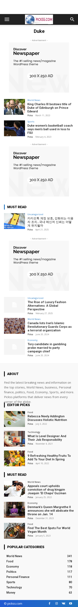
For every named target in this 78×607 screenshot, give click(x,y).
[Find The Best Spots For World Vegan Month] (14, 531)
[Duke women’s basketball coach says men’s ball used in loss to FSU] (14, 128)
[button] (6, 19)
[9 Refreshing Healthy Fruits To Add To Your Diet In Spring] (14, 458)
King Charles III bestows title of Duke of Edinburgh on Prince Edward (49, 107)
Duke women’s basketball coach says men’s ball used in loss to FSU (50, 129)
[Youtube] (70, 603)
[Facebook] (49, 603)
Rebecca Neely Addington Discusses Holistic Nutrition (47, 418)
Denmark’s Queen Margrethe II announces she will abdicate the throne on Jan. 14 (51, 510)
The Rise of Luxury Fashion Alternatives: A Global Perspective (47, 305)
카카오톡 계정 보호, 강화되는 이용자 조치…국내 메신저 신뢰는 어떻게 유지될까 (50, 222)
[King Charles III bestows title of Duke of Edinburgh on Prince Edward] (14, 107)
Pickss (30, 115)
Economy (33, 340)
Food (30, 412)
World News (33, 100)
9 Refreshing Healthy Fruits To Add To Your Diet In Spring (49, 457)
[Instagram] (56, 603)
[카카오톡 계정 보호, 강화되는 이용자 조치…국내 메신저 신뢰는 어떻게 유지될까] (14, 221)
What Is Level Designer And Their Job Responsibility (47, 438)
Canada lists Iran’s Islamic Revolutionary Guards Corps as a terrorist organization (50, 326)
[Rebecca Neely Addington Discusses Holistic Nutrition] (14, 419)
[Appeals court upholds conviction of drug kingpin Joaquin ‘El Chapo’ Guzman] (14, 489)
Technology (34, 432)
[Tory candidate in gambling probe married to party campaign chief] (14, 347)
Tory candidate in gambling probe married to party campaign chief (47, 347)
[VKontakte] (63, 603)
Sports (30, 121)
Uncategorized (35, 214)
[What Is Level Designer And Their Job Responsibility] (14, 439)
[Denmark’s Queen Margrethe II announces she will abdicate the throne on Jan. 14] (14, 510)
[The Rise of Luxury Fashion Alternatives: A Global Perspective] (14, 305)
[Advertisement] (39, 7)
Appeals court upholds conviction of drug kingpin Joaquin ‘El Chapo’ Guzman (47, 489)
